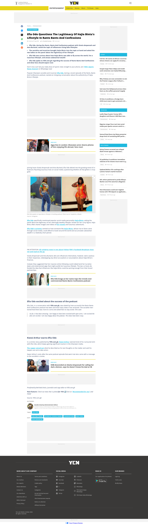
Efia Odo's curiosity (34, 229)
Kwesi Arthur (64, 342)
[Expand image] (93, 176)
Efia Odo (60, 73)
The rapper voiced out (35, 348)
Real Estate (103, 195)
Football (102, 84)
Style (97, 8)
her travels (61, 224)
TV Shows (90, 8)
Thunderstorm (69, 416)
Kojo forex (79, 416)
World (102, 164)
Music (83, 8)
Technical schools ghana (53, 416)
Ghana (102, 154)
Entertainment (57, 8)
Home (29, 26)
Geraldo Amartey (47, 41)
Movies (77, 8)
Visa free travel (37, 416)
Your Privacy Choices (76, 523)
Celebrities (69, 8)
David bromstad (37, 419)
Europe (102, 63)
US (101, 104)
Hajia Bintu (79, 220)
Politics (102, 139)
